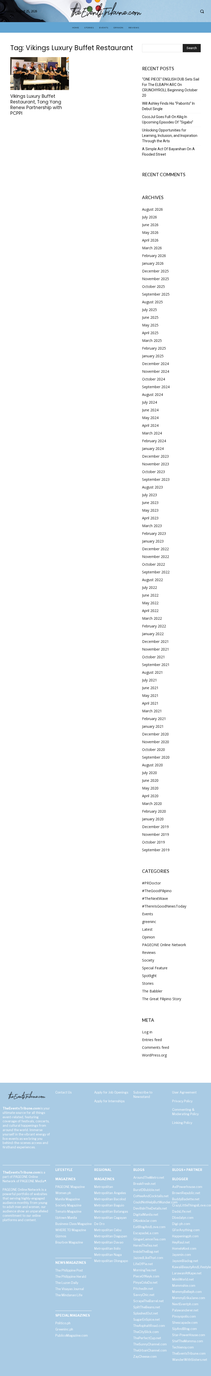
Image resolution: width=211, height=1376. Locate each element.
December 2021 (155, 641)
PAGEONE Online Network (164, 944)
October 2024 (153, 379)
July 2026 (149, 217)
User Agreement (184, 1092)
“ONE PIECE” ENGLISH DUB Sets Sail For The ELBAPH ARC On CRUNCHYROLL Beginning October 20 (170, 87)
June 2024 (150, 409)
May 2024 (150, 417)
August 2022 (152, 579)
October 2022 (153, 564)
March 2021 (152, 710)
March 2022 (152, 618)
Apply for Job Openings (111, 1092)
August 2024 (152, 394)
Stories (148, 983)
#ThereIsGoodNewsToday (164, 906)
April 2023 (150, 518)
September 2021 (156, 664)
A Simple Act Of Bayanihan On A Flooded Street (168, 151)
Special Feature (155, 967)
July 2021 (149, 680)
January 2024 (153, 448)
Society (148, 960)
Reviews (149, 952)
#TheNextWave (155, 898)
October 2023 (153, 471)
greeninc (149, 921)
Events (147, 913)
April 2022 (150, 610)
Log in (147, 1031)
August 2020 (152, 764)
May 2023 (150, 510)
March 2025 (152, 340)
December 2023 (155, 456)
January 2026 (153, 263)
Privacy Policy (182, 1101)
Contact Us (63, 1092)
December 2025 (155, 271)
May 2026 (150, 232)
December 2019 (155, 826)
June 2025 (150, 317)
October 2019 (153, 842)
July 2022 (149, 587)
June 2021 (150, 687)
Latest (147, 929)
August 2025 (152, 301)
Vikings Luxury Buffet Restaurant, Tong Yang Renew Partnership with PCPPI (36, 104)
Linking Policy (182, 1123)
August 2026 (152, 209)
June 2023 (150, 502)
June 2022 (150, 595)
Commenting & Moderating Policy (185, 1112)
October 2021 (153, 656)
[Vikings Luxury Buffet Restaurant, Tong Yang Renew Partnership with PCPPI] (39, 73)
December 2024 (155, 363)
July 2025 (149, 309)
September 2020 (156, 757)
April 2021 (150, 703)
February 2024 (154, 440)
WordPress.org (154, 1055)
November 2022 (155, 556)
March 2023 (152, 525)
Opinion (148, 937)
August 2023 (152, 487)
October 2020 (153, 749)
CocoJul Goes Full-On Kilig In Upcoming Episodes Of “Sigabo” (167, 119)
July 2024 (149, 402)
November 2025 (155, 278)
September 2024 (156, 386)
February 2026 (154, 255)
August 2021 (152, 672)
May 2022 (150, 602)
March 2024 (152, 433)
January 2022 (153, 633)
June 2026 (150, 224)
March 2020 (152, 803)
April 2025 (150, 332)
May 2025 (150, 325)
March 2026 (152, 247)
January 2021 (153, 726)
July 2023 (149, 494)
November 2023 (155, 463)
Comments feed (155, 1047)
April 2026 (150, 240)
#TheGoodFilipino (157, 890)
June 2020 (150, 780)
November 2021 (155, 649)
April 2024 (150, 425)
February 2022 (154, 626)
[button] (202, 11)
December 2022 (155, 548)
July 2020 (149, 772)
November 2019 (155, 834)
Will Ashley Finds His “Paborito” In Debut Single (168, 106)
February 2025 (154, 348)
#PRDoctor (151, 883)
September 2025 (156, 294)
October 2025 (153, 286)
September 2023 (156, 479)
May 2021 (150, 695)
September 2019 (156, 849)
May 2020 (150, 788)
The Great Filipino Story (161, 998)
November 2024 (155, 371)
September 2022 (156, 572)
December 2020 (155, 734)
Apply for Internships (109, 1101)
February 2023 (154, 533)
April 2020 (150, 795)
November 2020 (155, 741)
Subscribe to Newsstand (142, 1094)
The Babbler (152, 991)
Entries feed (152, 1039)
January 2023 (153, 541)
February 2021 (154, 718)
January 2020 (153, 818)
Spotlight (149, 975)
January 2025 (153, 355)
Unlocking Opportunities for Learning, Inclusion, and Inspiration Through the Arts (169, 135)
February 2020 (154, 811)
